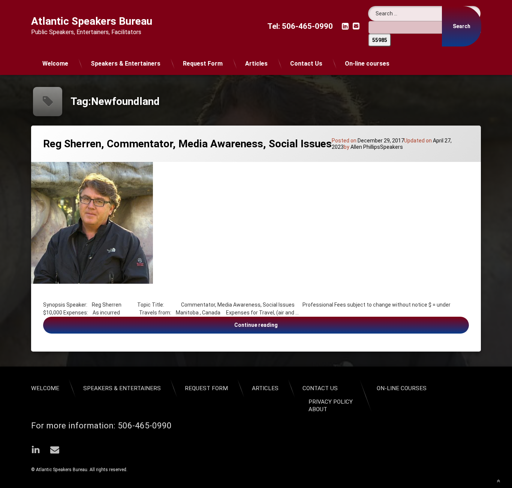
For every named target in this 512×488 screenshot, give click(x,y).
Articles (256, 63)
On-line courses (367, 63)
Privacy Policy (330, 401)
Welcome (55, 63)
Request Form (203, 63)
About (317, 409)
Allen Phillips (365, 147)
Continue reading (331, 325)
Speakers (391, 147)
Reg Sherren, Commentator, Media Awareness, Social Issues (187, 144)
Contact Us (306, 63)
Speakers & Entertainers (125, 63)
